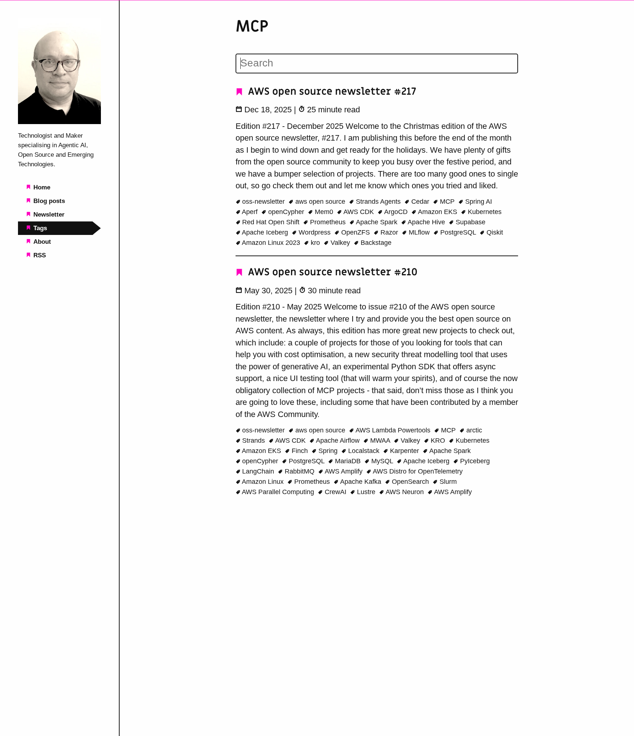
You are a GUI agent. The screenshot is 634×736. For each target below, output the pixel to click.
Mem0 (324, 211)
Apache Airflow (337, 440)
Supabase (469, 222)
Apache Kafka (361, 481)
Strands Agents (378, 201)
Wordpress (314, 232)
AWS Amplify (343, 471)
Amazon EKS (437, 211)
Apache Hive (426, 222)
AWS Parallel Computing (278, 492)
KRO (438, 440)
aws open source (320, 201)
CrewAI (335, 492)
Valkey (340, 242)
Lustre (366, 492)
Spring (328, 450)
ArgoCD (396, 211)
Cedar (420, 201)
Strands (253, 440)
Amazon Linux (262, 481)
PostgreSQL (458, 232)
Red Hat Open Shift (270, 222)
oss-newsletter (263, 201)
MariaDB (347, 461)
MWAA (380, 440)
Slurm (447, 481)
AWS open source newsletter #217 (330, 91)
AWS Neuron (405, 492)
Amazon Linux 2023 (271, 242)
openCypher (286, 211)
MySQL (382, 461)
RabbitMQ (299, 471)
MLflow (419, 232)
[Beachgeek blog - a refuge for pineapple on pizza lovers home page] (59, 122)
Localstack (363, 450)
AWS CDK (359, 211)
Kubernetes (484, 211)
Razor (389, 232)
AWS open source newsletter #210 (331, 272)
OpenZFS (355, 232)
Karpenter (404, 450)
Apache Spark (376, 222)
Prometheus (327, 222)
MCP (447, 201)
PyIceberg (474, 461)
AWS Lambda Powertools (393, 430)
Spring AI (477, 201)
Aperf (249, 211)
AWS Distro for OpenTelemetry (417, 471)
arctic (473, 430)
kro (315, 242)
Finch (300, 450)
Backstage (375, 242)
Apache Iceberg (265, 232)
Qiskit (494, 232)
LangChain (258, 471)
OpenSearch (410, 481)
